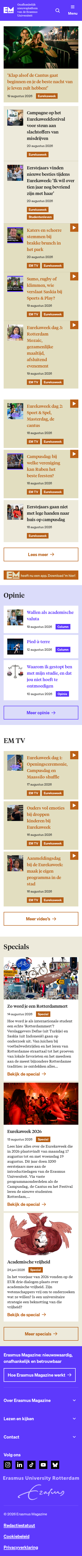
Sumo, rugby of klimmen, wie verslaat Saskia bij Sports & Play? (44, 288)
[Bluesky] (55, 1465)
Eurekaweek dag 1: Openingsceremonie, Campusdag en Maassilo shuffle (47, 767)
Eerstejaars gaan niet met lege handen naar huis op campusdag (48, 513)
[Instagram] (8, 1465)
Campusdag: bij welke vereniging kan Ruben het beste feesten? (43, 466)
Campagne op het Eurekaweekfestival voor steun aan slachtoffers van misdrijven (46, 125)
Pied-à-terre (38, 641)
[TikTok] (31, 1465)
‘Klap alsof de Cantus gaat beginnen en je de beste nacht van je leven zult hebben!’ (40, 82)
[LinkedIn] (19, 1465)
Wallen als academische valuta (50, 615)
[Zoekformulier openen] (57, 10)
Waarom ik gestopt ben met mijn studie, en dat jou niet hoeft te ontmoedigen (49, 676)
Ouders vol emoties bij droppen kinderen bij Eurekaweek (46, 817)
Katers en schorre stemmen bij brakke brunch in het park (44, 240)
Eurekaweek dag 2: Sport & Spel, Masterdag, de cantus (45, 416)
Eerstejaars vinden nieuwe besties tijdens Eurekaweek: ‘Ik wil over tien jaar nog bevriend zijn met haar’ (50, 180)
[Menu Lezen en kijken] (74, 1418)
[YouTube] (43, 1465)
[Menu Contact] (74, 1437)
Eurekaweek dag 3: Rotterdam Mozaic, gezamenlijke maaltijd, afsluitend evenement (45, 347)
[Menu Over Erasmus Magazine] (74, 1400)
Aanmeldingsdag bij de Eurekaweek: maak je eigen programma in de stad (45, 871)
